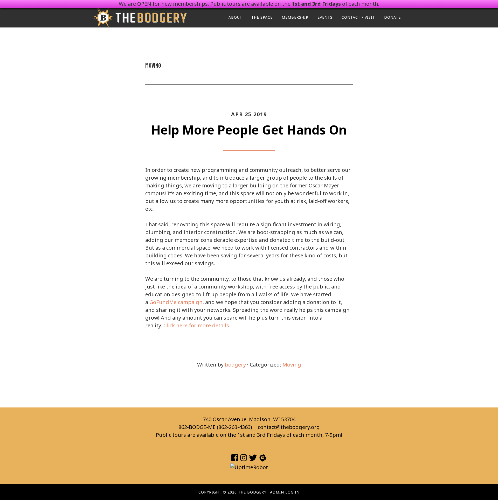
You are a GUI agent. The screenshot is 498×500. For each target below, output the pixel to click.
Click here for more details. (196, 325)
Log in (292, 492)
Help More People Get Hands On (249, 129)
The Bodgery (140, 17)
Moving (291, 364)
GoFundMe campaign (176, 302)
